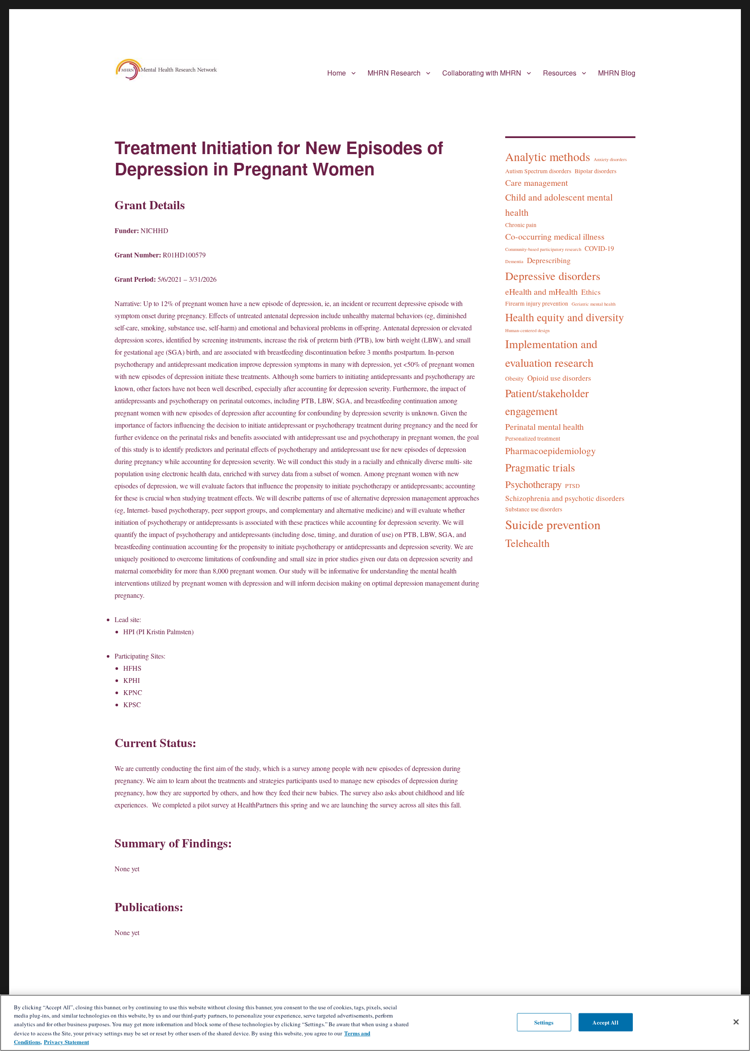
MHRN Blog (616, 73)
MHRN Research (394, 73)
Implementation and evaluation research (551, 353)
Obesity (514, 378)
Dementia (514, 261)
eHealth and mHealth (541, 291)
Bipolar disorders (595, 171)
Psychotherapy (533, 484)
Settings (544, 1022)
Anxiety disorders (610, 159)
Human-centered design (527, 330)
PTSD (572, 486)
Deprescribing (549, 260)
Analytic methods (547, 156)
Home (336, 73)
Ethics (591, 292)
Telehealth (527, 543)
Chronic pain (520, 225)
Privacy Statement (66, 1042)
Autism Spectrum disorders (538, 171)
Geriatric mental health (593, 304)
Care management (536, 182)
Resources (559, 73)
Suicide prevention (553, 524)
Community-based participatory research (543, 249)
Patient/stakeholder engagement (547, 401)
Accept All (605, 1022)
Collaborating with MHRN (481, 73)
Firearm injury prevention (536, 303)
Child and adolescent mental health (559, 204)
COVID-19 (599, 248)
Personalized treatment (532, 438)
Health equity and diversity (564, 317)
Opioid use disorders (559, 378)
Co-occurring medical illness (555, 236)
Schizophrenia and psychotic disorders (565, 498)
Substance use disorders (533, 509)
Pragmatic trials (540, 467)
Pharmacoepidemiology (550, 450)
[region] (375, 1023)
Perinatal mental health (544, 426)
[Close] (736, 1021)
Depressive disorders (552, 275)
